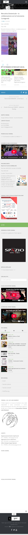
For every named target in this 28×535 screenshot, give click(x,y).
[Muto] (22, 157)
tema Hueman (20, 526)
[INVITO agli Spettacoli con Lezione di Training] (4, 369)
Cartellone (10, 334)
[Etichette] (22, 330)
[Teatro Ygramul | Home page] (6, 2)
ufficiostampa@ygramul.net (15, 445)
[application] (14, 152)
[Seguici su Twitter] (23, 92)
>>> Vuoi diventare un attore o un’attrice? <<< (11, 136)
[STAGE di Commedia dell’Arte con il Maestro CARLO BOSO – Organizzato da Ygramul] (20, 72)
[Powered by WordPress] (9, 526)
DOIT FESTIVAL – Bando (13, 353)
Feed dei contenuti (6, 384)
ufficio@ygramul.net (13, 437)
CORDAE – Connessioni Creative (15, 361)
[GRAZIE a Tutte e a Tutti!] (4, 337)
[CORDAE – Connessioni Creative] (4, 361)
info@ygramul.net (8, 127)
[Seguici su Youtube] (26, 92)
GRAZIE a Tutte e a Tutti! (14, 336)
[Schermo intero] (25, 157)
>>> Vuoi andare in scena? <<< (8, 270)
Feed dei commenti (6, 387)
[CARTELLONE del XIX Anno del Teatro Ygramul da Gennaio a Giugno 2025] (7, 72)
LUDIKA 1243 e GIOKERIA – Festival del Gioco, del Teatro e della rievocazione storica (17, 345)
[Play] (3, 157)
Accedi (3, 381)
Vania (3, 21)
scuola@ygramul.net (13, 441)
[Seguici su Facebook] (21, 92)
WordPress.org (5, 391)
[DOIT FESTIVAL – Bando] (4, 354)
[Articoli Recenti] (5, 330)
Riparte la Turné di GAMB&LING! (9, 165)
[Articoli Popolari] (14, 330)
